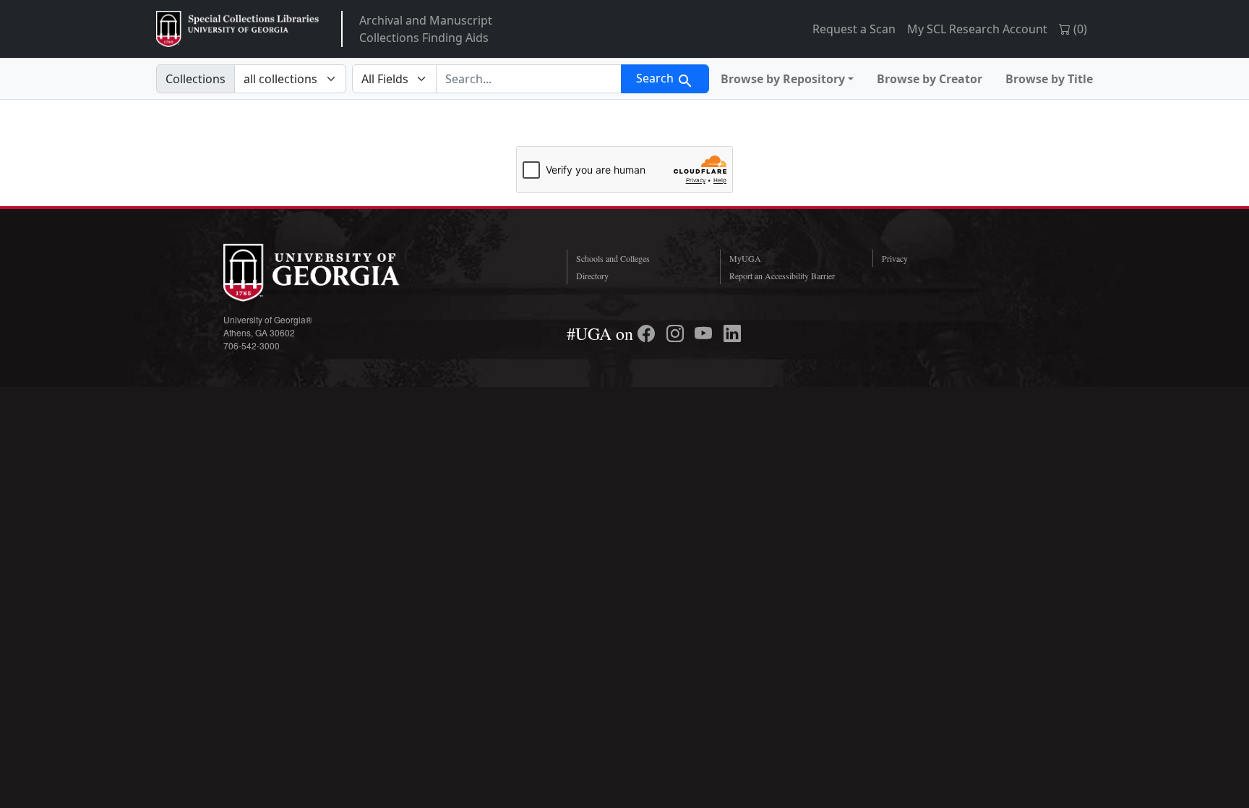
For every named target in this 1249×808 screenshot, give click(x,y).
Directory (592, 275)
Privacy (895, 258)
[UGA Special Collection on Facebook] (648, 333)
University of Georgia (331, 273)
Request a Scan (854, 29)
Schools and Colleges (613, 258)
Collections (196, 79)
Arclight (237, 29)
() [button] (1078, 29)
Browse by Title (1049, 79)
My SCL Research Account (977, 29)
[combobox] (529, 79)
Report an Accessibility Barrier (782, 275)
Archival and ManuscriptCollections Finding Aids (425, 29)
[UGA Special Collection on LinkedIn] (732, 333)
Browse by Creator (929, 79)
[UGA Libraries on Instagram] (677, 333)
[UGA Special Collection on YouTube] (705, 333)
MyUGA (745, 258)
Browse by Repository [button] (783, 79)
